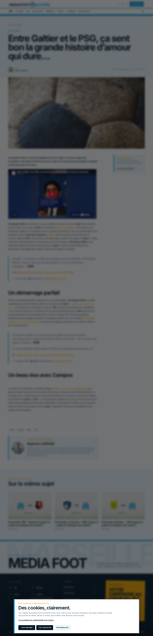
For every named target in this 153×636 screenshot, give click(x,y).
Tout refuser (26, 627)
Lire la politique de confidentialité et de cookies (36, 620)
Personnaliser (62, 627)
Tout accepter (45, 627)
